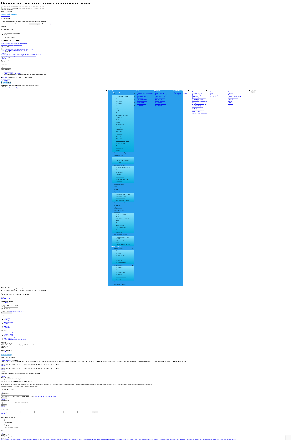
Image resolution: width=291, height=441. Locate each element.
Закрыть (3, 365)
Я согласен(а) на (14, 311)
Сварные (116, 186)
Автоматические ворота (143, 92)
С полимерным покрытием (122, 160)
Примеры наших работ (234, 96)
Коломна (68, 439)
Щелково (229, 439)
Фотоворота (140, 105)
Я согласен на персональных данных (54, 23)
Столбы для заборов (160, 99)
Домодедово (36, 439)
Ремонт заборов (8, 338)
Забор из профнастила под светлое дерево (11, 45)
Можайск (99, 439)
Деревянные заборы (122, 165)
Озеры (127, 439)
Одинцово (123, 439)
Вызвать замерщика (6, 18)
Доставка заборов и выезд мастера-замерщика (199, 98)
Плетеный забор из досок (122, 179)
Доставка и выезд (8, 334)
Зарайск (47, 439)
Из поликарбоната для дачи (123, 258)
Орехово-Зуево (133, 439)
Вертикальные (119, 172)
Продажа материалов (177, 90)
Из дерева (118, 253)
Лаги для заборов (160, 98)
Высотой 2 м (119, 145)
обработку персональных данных (18, 311)
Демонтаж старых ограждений (11, 337)
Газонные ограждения (120, 284)
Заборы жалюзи (118, 208)
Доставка (230, 93)
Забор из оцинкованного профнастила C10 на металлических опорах (18, 56)
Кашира (55, 439)
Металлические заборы (120, 234)
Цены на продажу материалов (215, 95)
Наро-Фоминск (111, 439)
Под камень (119, 98)
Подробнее (3, 47)
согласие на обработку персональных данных (45, 67)
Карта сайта (7, 327)
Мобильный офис (8, 322)
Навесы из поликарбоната (162, 95)
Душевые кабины (160, 96)
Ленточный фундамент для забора (199, 101)
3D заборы (117, 205)
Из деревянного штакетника (123, 167)
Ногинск (117, 439)
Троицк (205, 439)
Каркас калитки (141, 104)
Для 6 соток (119, 131)
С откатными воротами (122, 115)
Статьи (230, 105)
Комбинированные (120, 119)
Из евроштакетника (121, 262)
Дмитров (30, 439)
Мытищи (104, 439)
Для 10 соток (119, 136)
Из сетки (118, 269)
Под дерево (119, 101)
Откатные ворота (142, 95)
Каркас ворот (141, 102)
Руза (171, 439)
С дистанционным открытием (145, 93)
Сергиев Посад (176, 439)
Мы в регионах (6, 354)
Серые (117, 110)
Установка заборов (197, 93)
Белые (117, 108)
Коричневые (119, 103)
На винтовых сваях (120, 143)
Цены (209, 90)
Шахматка (118, 170)
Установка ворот (196, 92)
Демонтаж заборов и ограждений (197, 95)
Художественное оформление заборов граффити (197, 107)
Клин (64, 439)
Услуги (230, 101)
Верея (7, 439)
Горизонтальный (120, 177)
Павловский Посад (143, 439)
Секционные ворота (142, 99)
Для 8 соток (119, 134)
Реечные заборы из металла (123, 244)
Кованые (116, 189)
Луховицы (89, 439)
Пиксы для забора (160, 101)
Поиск (253, 92)
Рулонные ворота (142, 101)
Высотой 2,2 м (119, 148)
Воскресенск (24, 439)
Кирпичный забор (122, 192)
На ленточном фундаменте (122, 141)
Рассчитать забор (5, 16)
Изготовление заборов (198, 110)
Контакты (230, 104)
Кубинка (80, 439)
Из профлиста (117, 94)
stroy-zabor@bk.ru (5, 79)
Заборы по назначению (117, 246)
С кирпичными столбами (122, 96)
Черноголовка (215, 439)
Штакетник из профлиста (180, 93)
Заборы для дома (118, 265)
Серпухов (182, 439)
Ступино (196, 439)
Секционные (119, 117)
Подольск (150, 439)
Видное (12, 439)
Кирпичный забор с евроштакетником (121, 197)
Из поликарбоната (119, 184)
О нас (228, 90)
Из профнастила (120, 250)
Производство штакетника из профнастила (15, 339)
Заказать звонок (5, 87)
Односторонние (120, 127)
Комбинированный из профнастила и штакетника (122, 217)
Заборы (111, 90)
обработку (52, 23)
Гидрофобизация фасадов (199, 104)
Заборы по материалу (117, 92)
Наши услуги (193, 90)
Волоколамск (17, 439)
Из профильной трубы (120, 202)
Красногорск (74, 439)
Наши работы (7, 320)
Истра (51, 439)
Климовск (60, 439)
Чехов (221, 439)
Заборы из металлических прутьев (122, 238)
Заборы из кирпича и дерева (123, 194)
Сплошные (118, 174)
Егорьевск (42, 439)
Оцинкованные (119, 129)
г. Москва (4, 77)
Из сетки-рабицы (122, 155)
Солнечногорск (190, 439)
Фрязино (209, 439)
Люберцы (94, 439)
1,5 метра (118, 162)
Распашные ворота (142, 96)
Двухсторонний (120, 225)
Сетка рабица (177, 95)
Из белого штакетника (121, 214)
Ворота (137, 90)
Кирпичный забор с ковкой (122, 200)
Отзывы (230, 95)
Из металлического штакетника (119, 211)
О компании (231, 92)
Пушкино (161, 439)
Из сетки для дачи (120, 255)
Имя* (2, 306)
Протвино (155, 439)
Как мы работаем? (233, 98)
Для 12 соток (119, 138)
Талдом (201, 439)
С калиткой (140, 98)
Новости (230, 99)
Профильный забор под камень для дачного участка (14, 50)
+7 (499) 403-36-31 (5, 80)
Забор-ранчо (119, 181)
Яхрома (234, 439)
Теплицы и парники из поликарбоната (161, 92)
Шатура (225, 439)
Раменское (166, 439)
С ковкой (118, 122)
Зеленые (118, 105)
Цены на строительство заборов (216, 92)
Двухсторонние (120, 124)
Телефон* (3, 308)
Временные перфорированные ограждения (160, 104)
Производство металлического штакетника (199, 112)
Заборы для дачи (118, 248)
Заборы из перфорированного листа (123, 241)
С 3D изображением (121, 227)
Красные (118, 112)
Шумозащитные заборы (122, 153)
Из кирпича (119, 260)
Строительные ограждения (121, 281)
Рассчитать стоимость (6, 312)
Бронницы (3, 439)
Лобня (84, 439)
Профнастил (177, 92)
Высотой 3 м (119, 150)
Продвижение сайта (6, 360)
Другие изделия (158, 90)
